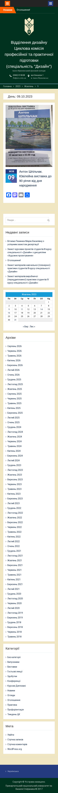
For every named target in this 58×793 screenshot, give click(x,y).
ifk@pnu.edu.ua (19, 78)
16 (9, 313)
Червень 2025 (14, 398)
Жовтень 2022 (14, 517)
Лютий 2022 (13, 541)
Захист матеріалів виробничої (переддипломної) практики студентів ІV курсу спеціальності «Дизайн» (28, 279)
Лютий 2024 (13, 460)
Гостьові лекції (14, 671)
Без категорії (14, 657)
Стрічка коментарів (17, 744)
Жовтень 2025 (14, 389)
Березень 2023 (15, 498)
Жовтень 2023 (14, 475)
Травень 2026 (14, 355)
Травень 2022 (14, 532)
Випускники (13, 662)
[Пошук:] (28, 220)
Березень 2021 (15, 584)
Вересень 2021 (15, 565)
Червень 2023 (14, 484)
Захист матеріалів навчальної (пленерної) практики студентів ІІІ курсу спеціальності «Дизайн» (28, 268)
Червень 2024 (14, 441)
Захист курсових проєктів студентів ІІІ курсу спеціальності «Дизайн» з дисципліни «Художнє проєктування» (29, 252)
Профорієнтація (15, 709)
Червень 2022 (14, 527)
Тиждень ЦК (13, 714)
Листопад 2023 (15, 470)
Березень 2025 (15, 413)
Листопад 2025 (15, 384)
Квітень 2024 (14, 451)
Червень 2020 (14, 603)
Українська (13, 771)
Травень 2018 (14, 636)
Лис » (32, 326)
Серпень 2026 (14, 346)
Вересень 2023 (15, 479)
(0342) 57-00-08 (19, 75)
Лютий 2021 (13, 589)
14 (41, 309)
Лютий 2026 (13, 370)
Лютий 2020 (13, 608)
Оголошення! (14, 260)
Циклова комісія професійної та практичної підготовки (29, 54)
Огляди (11, 695)
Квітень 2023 (14, 494)
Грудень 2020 (14, 594)
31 (15, 320)
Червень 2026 (14, 351)
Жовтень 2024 (14, 436)
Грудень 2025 (14, 379)
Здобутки (12, 676)
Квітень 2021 (14, 579)
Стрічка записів (15, 739)
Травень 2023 (14, 489)
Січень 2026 (13, 375)
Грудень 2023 (14, 465)
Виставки (12, 667)
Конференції (13, 681)
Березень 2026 (15, 365)
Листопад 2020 (15, 598)
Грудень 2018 (14, 622)
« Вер (25, 326)
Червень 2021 (14, 570)
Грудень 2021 (14, 551)
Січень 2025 (13, 422)
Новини (11, 690)
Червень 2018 (14, 632)
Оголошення (13, 700)
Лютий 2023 (13, 503)
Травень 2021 (14, 575)
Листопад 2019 (15, 613)
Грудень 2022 (14, 508)
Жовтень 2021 (14, 560)
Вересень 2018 (15, 627)
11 (22, 309)
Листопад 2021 (15, 555)
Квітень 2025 (14, 408)
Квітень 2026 (14, 360)
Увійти (10, 735)
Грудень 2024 (14, 427)
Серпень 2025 (14, 394)
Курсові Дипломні (16, 686)
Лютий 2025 (13, 417)
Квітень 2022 (14, 536)
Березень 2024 (15, 455)
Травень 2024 (14, 446)
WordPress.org (14, 749)
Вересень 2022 (15, 522)
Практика (12, 705)
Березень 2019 (15, 617)
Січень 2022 (13, 546)
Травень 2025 (14, 403)
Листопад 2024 (15, 432)
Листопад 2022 (15, 513)
